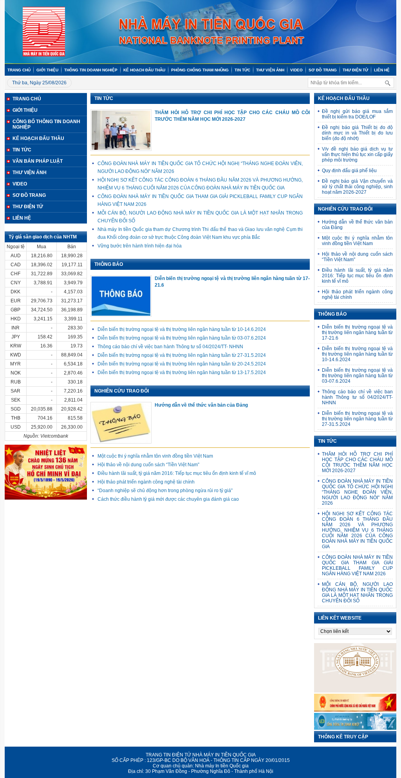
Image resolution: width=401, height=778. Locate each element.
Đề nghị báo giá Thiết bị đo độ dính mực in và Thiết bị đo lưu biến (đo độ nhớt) (357, 133)
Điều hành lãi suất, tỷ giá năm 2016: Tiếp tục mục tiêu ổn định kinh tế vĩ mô (177, 473)
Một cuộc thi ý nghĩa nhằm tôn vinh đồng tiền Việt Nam (155, 456)
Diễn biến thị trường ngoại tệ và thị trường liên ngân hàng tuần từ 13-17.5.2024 (182, 372)
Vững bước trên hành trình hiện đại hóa (140, 246)
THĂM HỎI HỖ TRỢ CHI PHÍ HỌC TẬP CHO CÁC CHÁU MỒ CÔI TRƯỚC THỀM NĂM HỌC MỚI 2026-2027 (232, 116)
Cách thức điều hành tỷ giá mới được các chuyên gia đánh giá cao (168, 499)
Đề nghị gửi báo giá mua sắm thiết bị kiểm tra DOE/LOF (357, 114)
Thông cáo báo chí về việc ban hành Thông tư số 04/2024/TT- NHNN (170, 346)
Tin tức (242, 70)
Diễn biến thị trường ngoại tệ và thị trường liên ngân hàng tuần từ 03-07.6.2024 (182, 338)
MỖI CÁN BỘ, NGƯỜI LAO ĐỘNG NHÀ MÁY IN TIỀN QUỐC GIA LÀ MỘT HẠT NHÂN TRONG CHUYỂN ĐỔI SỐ (357, 592)
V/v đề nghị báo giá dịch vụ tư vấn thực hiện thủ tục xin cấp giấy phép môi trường (357, 154)
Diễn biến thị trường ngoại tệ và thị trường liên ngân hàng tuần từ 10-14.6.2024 (182, 329)
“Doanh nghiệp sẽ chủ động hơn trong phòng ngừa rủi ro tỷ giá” (165, 490)
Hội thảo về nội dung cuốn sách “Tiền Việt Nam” (148, 464)
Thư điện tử (355, 70)
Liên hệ (382, 70)
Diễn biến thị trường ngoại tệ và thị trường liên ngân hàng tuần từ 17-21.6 (232, 282)
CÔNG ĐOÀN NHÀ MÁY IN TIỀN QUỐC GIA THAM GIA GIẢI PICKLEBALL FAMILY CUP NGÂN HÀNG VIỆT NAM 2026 (357, 565)
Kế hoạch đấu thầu (144, 70)
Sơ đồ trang (323, 70)
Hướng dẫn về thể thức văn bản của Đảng (201, 405)
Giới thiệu (47, 70)
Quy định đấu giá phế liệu (349, 170)
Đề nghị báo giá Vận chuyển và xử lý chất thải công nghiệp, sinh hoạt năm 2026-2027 (357, 186)
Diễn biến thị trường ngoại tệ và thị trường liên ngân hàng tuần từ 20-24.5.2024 (182, 364)
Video (296, 70)
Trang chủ (19, 70)
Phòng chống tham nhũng (200, 70)
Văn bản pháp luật (38, 161)
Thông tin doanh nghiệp (90, 70)
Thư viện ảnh (270, 70)
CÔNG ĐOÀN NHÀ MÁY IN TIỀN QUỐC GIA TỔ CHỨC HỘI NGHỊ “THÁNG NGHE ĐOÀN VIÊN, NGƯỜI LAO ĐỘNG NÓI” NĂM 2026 (357, 492)
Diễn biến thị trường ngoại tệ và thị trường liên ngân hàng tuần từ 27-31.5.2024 (182, 355)
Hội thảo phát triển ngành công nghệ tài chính (146, 482)
